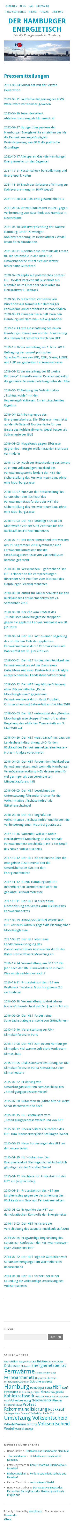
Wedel (9, 1429)
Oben (7, 1519)
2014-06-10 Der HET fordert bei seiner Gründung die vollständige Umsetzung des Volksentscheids (33, 1281)
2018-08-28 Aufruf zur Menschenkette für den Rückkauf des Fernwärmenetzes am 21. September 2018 (36, 598)
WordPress (35, 1511)
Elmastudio (10, 1515)
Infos (23, 6)
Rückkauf (56, 1409)
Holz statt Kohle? (16, 12)
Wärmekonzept (23, 1428)
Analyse (23, 1361)
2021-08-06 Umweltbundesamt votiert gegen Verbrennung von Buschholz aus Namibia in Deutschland (35, 213)
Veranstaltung (26, 1424)
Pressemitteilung (13, 1405)
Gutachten (23, 1381)
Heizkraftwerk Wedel (42, 1482)
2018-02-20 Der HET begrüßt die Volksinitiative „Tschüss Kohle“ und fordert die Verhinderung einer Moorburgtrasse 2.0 (36, 820)
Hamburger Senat (41, 1387)
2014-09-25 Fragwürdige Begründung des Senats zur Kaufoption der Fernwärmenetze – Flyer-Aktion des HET (36, 1243)
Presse (33, 12)
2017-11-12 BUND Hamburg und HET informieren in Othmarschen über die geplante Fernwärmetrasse (31, 887)
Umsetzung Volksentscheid (36, 1418)
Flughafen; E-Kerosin (45, 1378)
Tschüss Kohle (41, 1413)
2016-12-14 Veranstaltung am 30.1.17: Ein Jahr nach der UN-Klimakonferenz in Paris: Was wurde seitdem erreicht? (34, 968)
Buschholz (52, 1361)
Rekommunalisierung (25, 1409)
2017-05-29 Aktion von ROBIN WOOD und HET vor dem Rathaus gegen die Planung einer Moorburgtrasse (37, 925)
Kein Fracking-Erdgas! (29, 1392)
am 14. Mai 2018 (58, 704)
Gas (31, 6)
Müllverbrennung (20, 1400)
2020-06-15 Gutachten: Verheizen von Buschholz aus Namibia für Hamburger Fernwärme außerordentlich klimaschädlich (35, 304)
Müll (6, 1400)
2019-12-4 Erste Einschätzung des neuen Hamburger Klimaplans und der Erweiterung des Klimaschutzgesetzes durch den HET (35, 333)
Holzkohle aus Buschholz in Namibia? (47, 1451)
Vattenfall (10, 1424)
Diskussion (12, 1366)
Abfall (7, 1361)
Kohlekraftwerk (19, 1395)
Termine (44, 12)
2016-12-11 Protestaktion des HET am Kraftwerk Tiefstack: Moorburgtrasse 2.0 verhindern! (33, 987)
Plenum (57, 1400)
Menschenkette (43, 1396)
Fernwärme (43, 6)
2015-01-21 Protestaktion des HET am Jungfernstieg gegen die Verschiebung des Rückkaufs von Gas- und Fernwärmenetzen (34, 1195)
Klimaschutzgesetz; (52, 1391)
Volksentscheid (54, 1424)
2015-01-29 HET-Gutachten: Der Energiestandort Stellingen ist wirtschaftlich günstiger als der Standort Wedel (35, 1162)
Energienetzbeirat (48, 1365)
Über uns (57, 12)
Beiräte (41, 1361)
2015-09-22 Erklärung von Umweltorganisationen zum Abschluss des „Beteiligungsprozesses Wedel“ (34, 1087)
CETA (60, 1361)
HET (57, 1387)
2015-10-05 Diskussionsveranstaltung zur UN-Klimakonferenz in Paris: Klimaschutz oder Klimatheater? (37, 1068)
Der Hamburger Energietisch (37, 25)
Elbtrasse (26, 1366)
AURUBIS (31, 1361)
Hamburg (16, 1386)
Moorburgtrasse (60, 1396)
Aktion (14, 1361)
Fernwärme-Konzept (45, 1372)
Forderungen (11, 1381)
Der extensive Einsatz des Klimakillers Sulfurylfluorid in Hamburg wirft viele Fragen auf (35, 1491)
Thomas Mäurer (16, 1456)
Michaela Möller (16, 1473)
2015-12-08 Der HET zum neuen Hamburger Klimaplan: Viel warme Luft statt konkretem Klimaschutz (35, 1049)
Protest (29, 1404)
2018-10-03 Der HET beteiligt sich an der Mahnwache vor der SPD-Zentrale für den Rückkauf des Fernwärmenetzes (33, 526)
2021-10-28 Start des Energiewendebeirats (34, 199)
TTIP (52, 1413)
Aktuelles (11, 6)
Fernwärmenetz (19, 1377)
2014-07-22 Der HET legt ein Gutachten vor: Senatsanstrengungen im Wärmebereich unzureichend (35, 1262)
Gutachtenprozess (41, 1381)
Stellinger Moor (12, 1413)
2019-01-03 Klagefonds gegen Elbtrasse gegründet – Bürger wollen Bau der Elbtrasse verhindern (36, 448)
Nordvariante (41, 1400)
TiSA (31, 1413)
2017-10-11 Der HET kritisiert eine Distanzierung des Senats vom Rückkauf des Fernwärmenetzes (35, 906)
